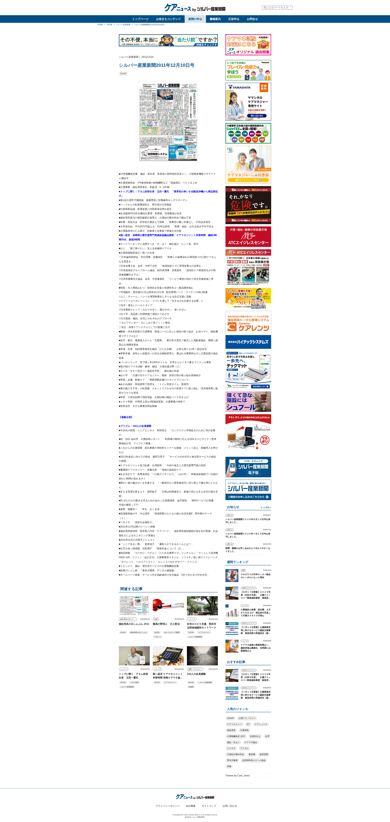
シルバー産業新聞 (195, 637)
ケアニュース (261, 724)
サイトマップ (209, 806)
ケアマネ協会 (250, 742)
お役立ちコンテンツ (168, 19)
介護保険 (244, 730)
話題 (156, 619)
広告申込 (233, 19)
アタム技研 (134, 682)
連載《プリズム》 (195, 669)
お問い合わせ (229, 806)
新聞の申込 (195, 19)
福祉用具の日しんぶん (128, 619)
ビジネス (231, 748)
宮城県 (190, 687)
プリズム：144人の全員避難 (135, 426)
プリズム (244, 748)
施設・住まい (233, 742)
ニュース (191, 619)
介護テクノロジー (247, 718)
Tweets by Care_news (238, 775)
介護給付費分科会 (235, 754)
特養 (229, 766)
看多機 (252, 754)
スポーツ (157, 637)
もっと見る (265, 507)
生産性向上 (255, 736)
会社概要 (191, 806)
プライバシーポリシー (167, 806)
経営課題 (264, 754)
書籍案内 (215, 19)
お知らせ (230, 515)
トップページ (140, 19)
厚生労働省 (232, 760)
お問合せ (252, 19)
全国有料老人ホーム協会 (254, 760)
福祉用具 (231, 730)
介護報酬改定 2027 (236, 736)
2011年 (123, 74)
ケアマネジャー (204, 632)
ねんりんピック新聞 (171, 632)
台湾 (267, 736)
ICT (248, 724)
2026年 (230, 718)
